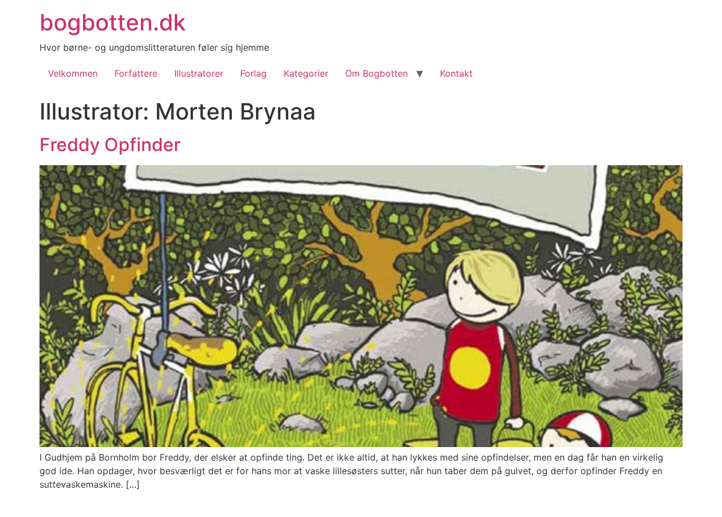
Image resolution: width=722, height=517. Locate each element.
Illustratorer (198, 73)
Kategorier (306, 73)
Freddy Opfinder (109, 145)
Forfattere (136, 73)
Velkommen (73, 73)
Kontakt (456, 73)
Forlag (253, 73)
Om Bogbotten (376, 73)
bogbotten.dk (112, 22)
